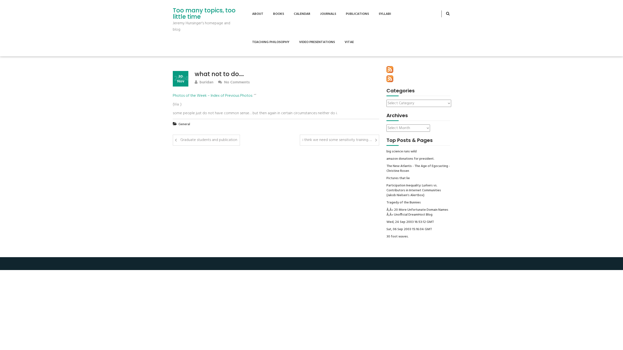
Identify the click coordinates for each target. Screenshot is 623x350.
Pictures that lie (398, 178)
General (184, 124)
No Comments (236, 82)
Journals (328, 14)
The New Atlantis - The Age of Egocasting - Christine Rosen (418, 169)
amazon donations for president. (410, 159)
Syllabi (385, 14)
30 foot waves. (397, 236)
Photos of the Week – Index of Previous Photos (212, 96)
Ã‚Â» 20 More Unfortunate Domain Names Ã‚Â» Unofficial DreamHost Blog (417, 212)
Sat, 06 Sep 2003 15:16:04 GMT (409, 229)
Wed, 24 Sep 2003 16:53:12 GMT (410, 222)
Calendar (302, 14)
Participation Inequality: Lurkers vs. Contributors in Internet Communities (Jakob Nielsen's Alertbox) (413, 190)
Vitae (349, 42)
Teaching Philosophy (270, 42)
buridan (206, 82)
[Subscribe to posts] (389, 69)
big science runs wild (401, 151)
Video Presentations (317, 42)
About (257, 14)
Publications (357, 14)
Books (278, 14)
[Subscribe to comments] (389, 78)
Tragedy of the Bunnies (403, 202)
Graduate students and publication (208, 140)
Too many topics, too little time (204, 13)
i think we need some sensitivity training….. (337, 140)
